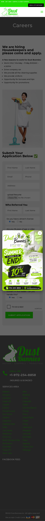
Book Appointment (36, 5)
